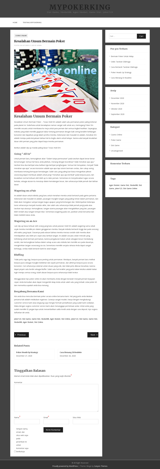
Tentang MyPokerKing (32, 22)
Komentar (18, 382)
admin (39, 45)
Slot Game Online (130, 188)
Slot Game (26, 319)
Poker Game (116, 140)
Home (15, 22)
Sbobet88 (45, 319)
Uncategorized (117, 151)
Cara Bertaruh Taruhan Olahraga (124, 67)
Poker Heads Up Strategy (27, 352)
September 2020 (117, 114)
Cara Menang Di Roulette (71, 352)
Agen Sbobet (55, 319)
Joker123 (17, 319)
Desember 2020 (117, 98)
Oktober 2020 (116, 109)
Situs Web (77, 417)
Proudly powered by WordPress (65, 466)
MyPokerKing (80, 7)
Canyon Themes (100, 466)
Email (46, 417)
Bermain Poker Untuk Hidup (122, 56)
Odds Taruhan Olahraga (120, 61)
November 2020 (117, 103)
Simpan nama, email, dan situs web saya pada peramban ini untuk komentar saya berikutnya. (22, 440)
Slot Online (65, 319)
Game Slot (36, 319)
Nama (17, 417)
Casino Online (21, 36)
